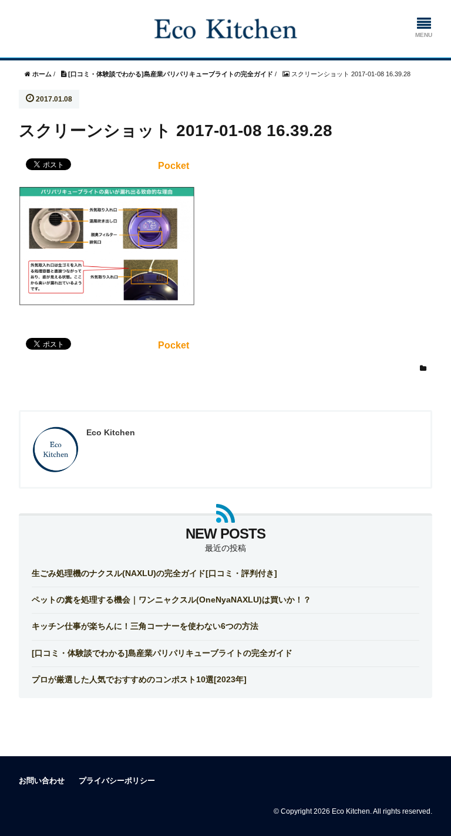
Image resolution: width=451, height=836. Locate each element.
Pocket (173, 166)
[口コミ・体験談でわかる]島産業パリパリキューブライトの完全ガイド (162, 653)
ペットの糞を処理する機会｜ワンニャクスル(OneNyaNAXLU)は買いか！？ (171, 599)
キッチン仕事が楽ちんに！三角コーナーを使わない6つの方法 (145, 626)
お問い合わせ (42, 780)
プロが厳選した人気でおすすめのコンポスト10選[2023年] (139, 679)
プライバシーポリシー (117, 780)
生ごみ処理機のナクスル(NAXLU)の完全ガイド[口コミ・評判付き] (154, 573)
